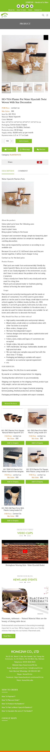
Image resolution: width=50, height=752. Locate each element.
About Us (11, 10)
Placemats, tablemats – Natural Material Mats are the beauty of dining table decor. (24, 619)
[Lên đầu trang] (45, 746)
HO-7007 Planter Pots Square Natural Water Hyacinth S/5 (13, 431)
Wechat (42, 149)
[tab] (8, 171)
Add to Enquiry (23, 141)
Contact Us (38, 10)
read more (7, 636)
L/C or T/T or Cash (20, 135)
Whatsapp (26, 149)
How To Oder (21, 10)
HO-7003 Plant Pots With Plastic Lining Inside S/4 (37, 431)
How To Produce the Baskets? (13, 704)
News (30, 10)
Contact (10, 149)
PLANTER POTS (15, 155)
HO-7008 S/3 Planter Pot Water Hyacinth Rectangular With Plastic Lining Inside (13, 470)
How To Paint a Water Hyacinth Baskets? (17, 707)
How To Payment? (8, 696)
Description (8, 171)
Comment (23, 171)
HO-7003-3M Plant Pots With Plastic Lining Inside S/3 (13, 509)
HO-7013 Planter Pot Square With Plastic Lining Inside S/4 (37, 470)
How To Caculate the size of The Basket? (17, 711)
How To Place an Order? (10, 700)
